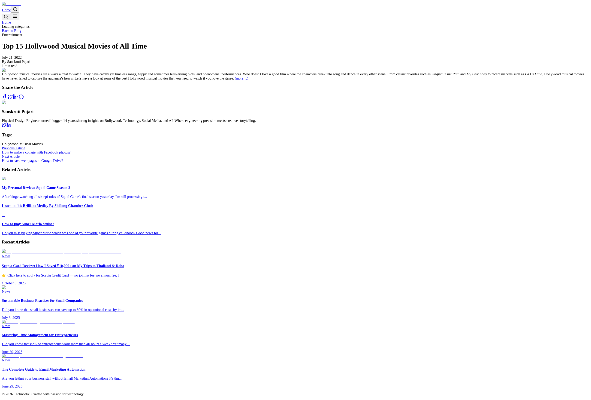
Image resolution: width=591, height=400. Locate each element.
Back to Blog (11, 31)
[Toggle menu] (14, 16)
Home (6, 10)
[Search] (15, 9)
